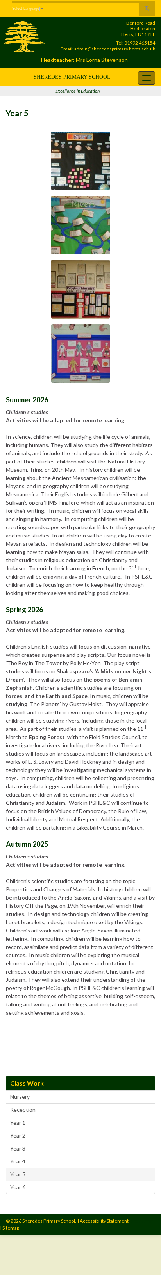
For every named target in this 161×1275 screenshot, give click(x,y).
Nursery (20, 1096)
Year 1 (17, 1122)
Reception (23, 1109)
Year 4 (17, 1161)
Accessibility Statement (104, 1221)
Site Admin (142, 1221)
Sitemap (10, 1228)
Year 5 (17, 1174)
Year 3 (17, 1148)
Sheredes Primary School (72, 77)
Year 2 (17, 1135)
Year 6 (17, 1187)
